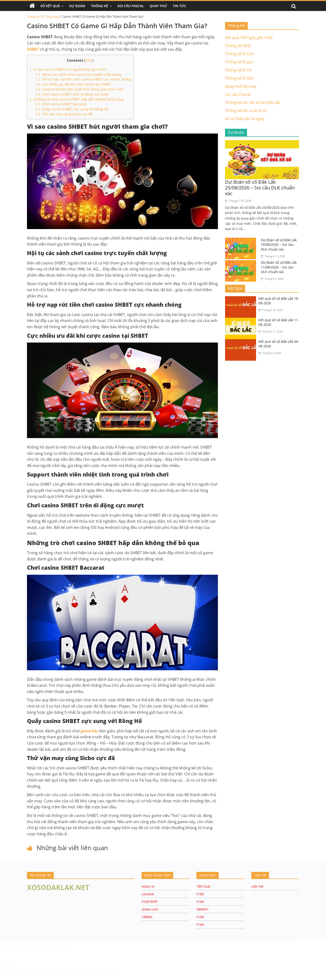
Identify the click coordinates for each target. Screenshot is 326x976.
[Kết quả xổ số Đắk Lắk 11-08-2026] (241, 320)
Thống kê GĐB (238, 45)
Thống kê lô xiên (239, 78)
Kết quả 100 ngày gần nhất (249, 37)
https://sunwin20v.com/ (98, 973)
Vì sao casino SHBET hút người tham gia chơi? (68, 69)
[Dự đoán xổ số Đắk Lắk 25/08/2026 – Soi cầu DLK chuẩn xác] (262, 143)
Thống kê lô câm (239, 53)
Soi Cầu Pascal (130, 6)
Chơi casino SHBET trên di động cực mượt (72, 94)
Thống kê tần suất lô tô (245, 110)
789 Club (203, 886)
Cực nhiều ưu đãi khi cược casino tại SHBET (73, 84)
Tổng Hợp (51, 16)
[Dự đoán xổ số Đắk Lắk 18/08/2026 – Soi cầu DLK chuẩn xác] (241, 240)
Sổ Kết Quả (50, 6)
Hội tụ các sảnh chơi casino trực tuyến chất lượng (78, 74)
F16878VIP (150, 901)
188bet (147, 917)
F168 (200, 894)
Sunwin (6, 966)
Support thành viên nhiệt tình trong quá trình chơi (79, 89)
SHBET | (292, 942)
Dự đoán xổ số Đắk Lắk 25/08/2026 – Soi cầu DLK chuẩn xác (260, 188)
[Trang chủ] (32, 6)
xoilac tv (148, 886)
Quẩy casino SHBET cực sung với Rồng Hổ (71, 109)
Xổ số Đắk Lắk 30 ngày (244, 118)
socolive (148, 894)
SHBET (33, 942)
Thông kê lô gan (239, 61)
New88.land (61, 947)
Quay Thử (158, 6)
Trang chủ (34, 16)
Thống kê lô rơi (238, 70)
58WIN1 (202, 909)
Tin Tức (179, 6)
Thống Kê (99, 6)
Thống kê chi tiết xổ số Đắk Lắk (252, 102)
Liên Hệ (257, 886)
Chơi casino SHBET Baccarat (61, 104)
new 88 (45, 947)
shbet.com (150, 909)
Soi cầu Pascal (237, 94)
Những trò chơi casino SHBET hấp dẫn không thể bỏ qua (77, 99)
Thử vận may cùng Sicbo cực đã (63, 114)
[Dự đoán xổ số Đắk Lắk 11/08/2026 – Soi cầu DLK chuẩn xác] (241, 263)
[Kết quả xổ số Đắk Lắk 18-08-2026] (241, 299)
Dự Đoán (77, 6)
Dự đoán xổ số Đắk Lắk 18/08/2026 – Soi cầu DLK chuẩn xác (279, 245)
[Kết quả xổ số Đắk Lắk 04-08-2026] (241, 342)
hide (89, 60)
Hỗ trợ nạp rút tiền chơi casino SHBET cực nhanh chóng (83, 79)
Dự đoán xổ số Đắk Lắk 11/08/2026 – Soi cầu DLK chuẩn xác (279, 267)
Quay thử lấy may (240, 86)
